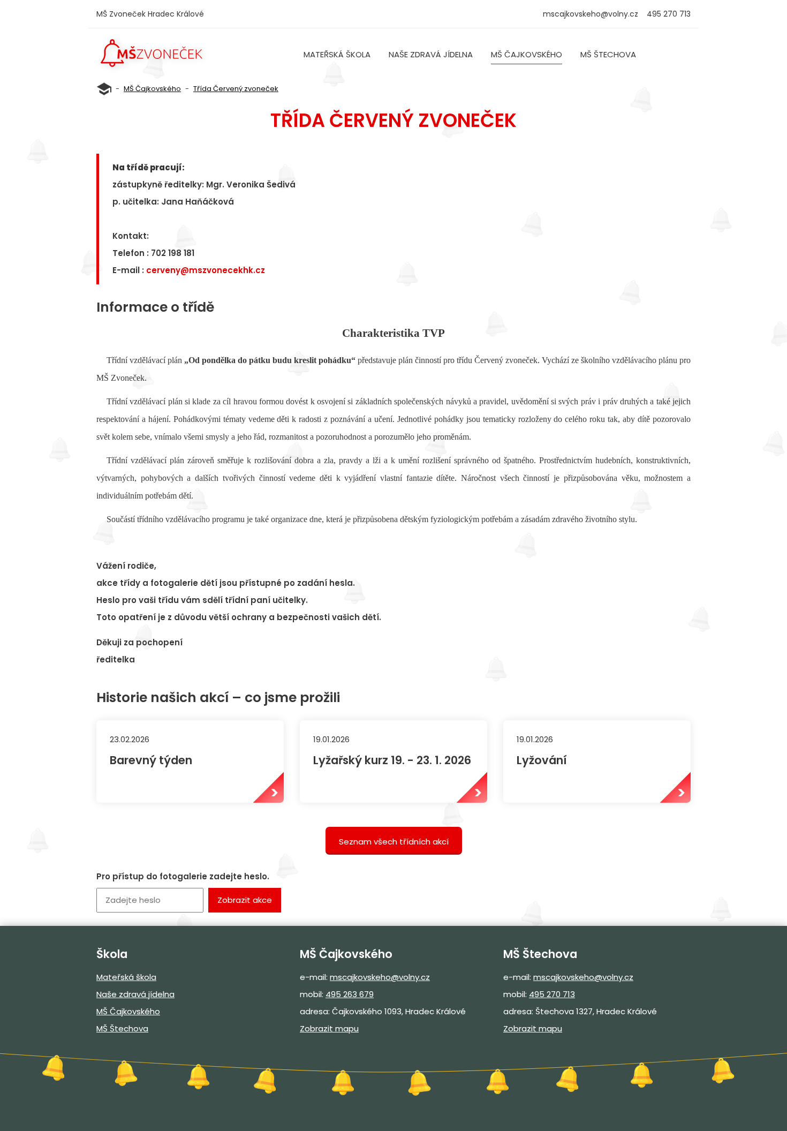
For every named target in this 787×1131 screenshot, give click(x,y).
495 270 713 (552, 994)
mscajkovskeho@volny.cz (590, 14)
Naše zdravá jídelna (431, 54)
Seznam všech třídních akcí (394, 841)
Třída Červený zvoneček (235, 89)
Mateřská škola (337, 54)
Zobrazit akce (244, 900)
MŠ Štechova (608, 54)
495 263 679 (350, 994)
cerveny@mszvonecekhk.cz (205, 270)
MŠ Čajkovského (526, 54)
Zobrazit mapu (329, 1028)
